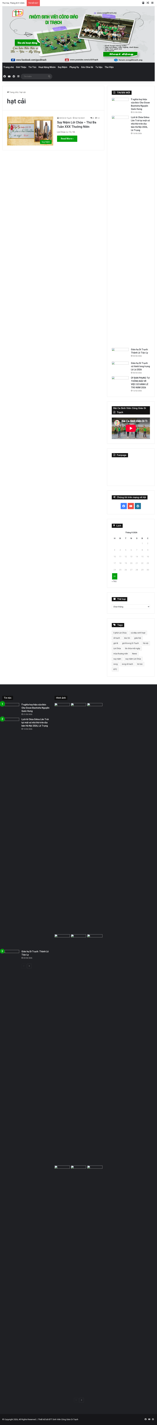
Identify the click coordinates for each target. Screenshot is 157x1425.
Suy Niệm (62, 67)
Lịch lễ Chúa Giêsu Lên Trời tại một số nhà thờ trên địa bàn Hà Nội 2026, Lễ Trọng (140, 123)
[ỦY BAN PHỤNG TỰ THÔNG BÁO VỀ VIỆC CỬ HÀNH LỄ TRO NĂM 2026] (120, 382)
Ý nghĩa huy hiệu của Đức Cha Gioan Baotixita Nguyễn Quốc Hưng (35, 707)
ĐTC (115, 669)
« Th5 (114, 581)
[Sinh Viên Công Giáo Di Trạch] (78, 34)
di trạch (116, 638)
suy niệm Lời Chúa (133, 659)
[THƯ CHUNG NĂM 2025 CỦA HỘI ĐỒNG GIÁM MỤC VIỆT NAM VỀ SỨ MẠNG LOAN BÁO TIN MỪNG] (78, 1281)
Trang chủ (8, 67)
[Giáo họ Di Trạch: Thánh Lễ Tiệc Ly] (120, 353)
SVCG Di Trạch (65, 118)
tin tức (140, 664)
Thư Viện (109, 67)
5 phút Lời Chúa (119, 633)
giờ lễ (115, 643)
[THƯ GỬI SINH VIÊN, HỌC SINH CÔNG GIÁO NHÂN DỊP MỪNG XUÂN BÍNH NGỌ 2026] (94, 1049)
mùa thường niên (120, 654)
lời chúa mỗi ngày (132, 648)
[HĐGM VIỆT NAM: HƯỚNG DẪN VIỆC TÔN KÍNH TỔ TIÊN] (94, 1281)
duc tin (127, 638)
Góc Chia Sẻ (87, 67)
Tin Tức (32, 67)
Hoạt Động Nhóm (47, 67)
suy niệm (117, 659)
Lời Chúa (117, 648)
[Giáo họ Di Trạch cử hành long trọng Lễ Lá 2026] (120, 367)
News (134, 654)
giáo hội (137, 638)
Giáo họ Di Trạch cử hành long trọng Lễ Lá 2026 (140, 366)
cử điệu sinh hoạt (138, 633)
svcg (115, 664)
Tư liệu (98, 67)
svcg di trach (127, 664)
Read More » (67, 138)
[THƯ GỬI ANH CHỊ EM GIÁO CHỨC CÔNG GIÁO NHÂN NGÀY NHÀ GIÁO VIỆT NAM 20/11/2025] (62, 1281)
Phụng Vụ (74, 67)
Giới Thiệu (21, 67)
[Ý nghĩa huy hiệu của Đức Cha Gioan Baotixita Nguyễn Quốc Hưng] (120, 103)
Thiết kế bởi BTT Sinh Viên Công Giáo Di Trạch (58, 1419)
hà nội (145, 643)
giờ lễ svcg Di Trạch (130, 643)
